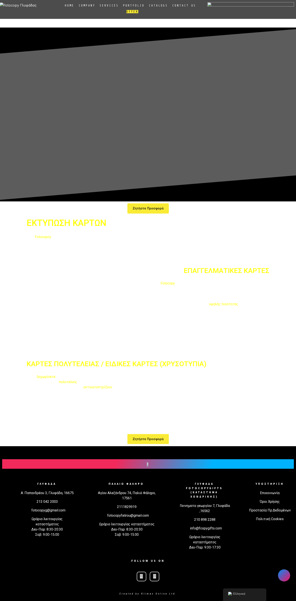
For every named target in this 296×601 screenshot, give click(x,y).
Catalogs (158, 5)
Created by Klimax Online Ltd (147, 594)
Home (69, 5)
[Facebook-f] (141, 576)
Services (109, 5)
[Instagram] (154, 576)
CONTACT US (184, 5)
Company (87, 5)
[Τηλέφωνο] (284, 575)
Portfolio (134, 5)
